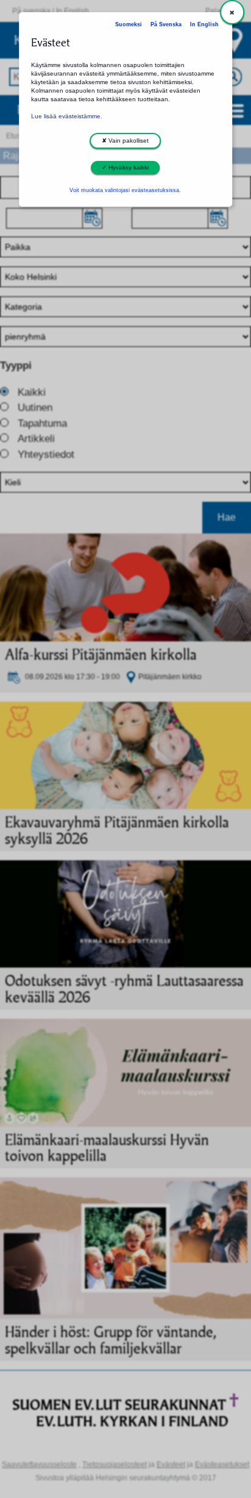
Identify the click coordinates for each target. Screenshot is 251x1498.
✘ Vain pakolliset (125, 140)
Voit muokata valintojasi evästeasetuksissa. (125, 190)
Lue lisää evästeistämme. (66, 116)
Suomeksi (128, 24)
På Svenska (166, 24)
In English (204, 24)
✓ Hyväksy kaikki (125, 167)
